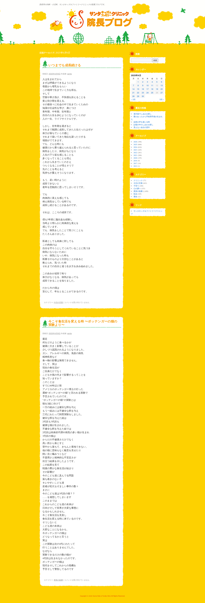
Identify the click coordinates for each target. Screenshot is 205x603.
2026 (135, 141)
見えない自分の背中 (142, 127)
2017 (135, 163)
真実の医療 (58, 580)
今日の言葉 (58, 302)
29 (138, 96)
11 (152, 85)
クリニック (138, 180)
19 (157, 89)
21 (133, 92)
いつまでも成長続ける (64, 65)
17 (147, 89)
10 (147, 85)
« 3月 (133, 99)
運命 (135, 196)
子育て (136, 186)
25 (152, 92)
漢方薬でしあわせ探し (143, 114)
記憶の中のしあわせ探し (143, 124)
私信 (135, 194)
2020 (135, 158)
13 (162, 85)
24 (147, 92)
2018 (135, 160)
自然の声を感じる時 (142, 122)
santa (69, 73)
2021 (135, 155)
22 (138, 92)
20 (162, 89)
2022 (135, 152)
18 (152, 89)
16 (143, 89)
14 (133, 89)
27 (162, 92)
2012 (135, 166)
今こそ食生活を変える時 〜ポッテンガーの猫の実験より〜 (82, 323)
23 (143, 92)
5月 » (162, 99)
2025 (135, 144)
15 (138, 89)
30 (143, 96)
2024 (135, 147)
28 (133, 96)
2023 (135, 150)
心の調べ (137, 188)
